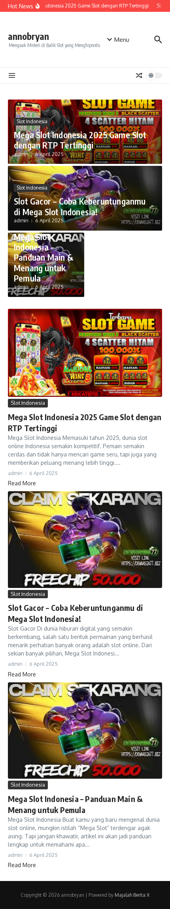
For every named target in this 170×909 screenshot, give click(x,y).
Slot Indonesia (32, 121)
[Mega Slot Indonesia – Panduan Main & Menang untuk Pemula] (85, 730)
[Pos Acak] (139, 75)
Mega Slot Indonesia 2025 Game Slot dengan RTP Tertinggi (80, 139)
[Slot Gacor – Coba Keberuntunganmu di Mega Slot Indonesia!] (85, 539)
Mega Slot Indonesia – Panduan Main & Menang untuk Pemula (43, 257)
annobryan (28, 36)
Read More (22, 483)
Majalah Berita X (132, 895)
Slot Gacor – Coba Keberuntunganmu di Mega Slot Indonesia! (80, 206)
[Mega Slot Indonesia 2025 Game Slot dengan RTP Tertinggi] (85, 353)
